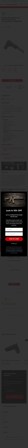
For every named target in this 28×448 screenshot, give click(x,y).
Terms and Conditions (11, 250)
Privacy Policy (19, 250)
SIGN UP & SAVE (14, 239)
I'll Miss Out (14, 243)
